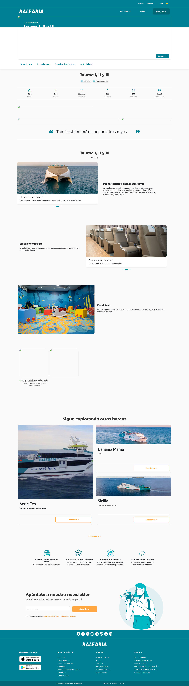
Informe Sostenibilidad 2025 (146, 669)
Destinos (99, 663)
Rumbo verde (101, 672)
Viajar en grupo (64, 660)
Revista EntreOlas (103, 669)
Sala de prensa (140, 663)
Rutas (98, 660)
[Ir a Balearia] (32, 11)
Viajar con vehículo (65, 663)
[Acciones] (167, 3)
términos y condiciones (51, 616)
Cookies (122, 683)
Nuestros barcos (102, 657)
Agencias (150, 3)
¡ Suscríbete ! (84, 609)
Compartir (161, 56)
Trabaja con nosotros (143, 660)
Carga (161, 3)
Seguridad (62, 666)
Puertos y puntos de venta (69, 669)
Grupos (141, 3)
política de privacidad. (68, 616)
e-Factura (62, 672)
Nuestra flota (93, 536)
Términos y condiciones (110, 683)
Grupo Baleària (140, 657)
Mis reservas (125, 11)
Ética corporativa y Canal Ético (147, 666)
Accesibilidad (63, 676)
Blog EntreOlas (102, 666)
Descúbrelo (72, 519)
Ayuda (142, 11)
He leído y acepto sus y (52, 616)
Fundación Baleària (142, 672)
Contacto (61, 657)
